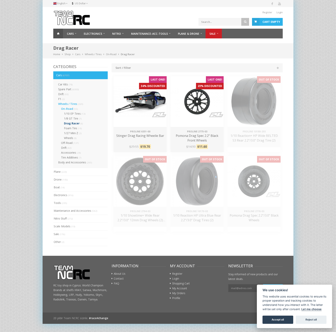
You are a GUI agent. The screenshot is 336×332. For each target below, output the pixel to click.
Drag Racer (73, 123)
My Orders (178, 293)
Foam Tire (73, 128)
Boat (59, 187)
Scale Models (64, 226)
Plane (60, 172)
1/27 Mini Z (73, 133)
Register (267, 12)
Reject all (311, 319)
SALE (212, 33)
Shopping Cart (181, 283)
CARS (70, 33)
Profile (176, 298)
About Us (119, 273)
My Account (179, 288)
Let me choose (311, 309)
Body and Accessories (75, 162)
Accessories (71, 152)
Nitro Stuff (63, 218)
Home (58, 33)
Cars (62, 75)
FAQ (116, 283)
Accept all (278, 319)
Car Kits (65, 84)
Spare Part (68, 89)
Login (279, 12)
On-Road (69, 109)
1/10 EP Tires (75, 113)
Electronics (64, 195)
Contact (119, 278)
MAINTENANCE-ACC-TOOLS (149, 33)
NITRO (116, 33)
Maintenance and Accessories (75, 210)
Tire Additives (71, 157)
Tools (60, 203)
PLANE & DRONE (188, 33)
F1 (61, 99)
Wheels (70, 138)
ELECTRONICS (93, 33)
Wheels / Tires (70, 104)
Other (59, 242)
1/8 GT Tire (73, 118)
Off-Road (70, 143)
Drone (61, 179)
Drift (63, 94)
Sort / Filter (123, 68)
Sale (59, 234)
